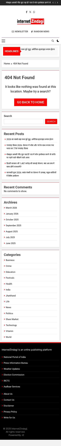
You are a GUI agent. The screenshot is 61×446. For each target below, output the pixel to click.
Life (7, 301)
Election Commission (14, 374)
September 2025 (13, 225)
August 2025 (12, 231)
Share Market (12, 319)
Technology (11, 325)
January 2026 (12, 214)
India (8, 289)
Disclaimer (9, 405)
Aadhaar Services (12, 386)
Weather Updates (12, 369)
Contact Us (9, 400)
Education (10, 272)
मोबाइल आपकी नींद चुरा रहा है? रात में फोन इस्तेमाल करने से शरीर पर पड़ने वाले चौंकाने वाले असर (28, 3)
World (8, 337)
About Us (8, 394)
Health (9, 284)
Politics (9, 313)
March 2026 (11, 208)
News (8, 307)
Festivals (10, 278)
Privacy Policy (10, 411)
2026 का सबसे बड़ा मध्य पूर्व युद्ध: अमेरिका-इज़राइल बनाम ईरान (28, 49)
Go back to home (30, 102)
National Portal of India (15, 357)
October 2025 (12, 219)
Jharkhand (11, 295)
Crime (8, 266)
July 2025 (10, 237)
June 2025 (10, 243)
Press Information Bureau (16, 363)
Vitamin (9, 331)
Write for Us (9, 417)
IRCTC (7, 380)
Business (10, 260)
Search (8, 115)
